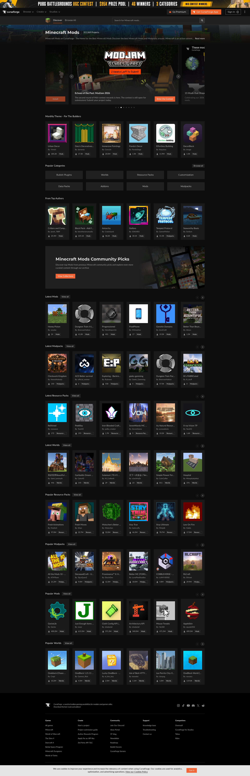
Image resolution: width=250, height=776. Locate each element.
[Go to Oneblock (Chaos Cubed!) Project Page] (57, 666)
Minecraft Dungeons (53, 751)
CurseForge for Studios (184, 730)
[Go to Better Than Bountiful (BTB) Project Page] (193, 320)
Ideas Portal (115, 730)
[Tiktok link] (183, 705)
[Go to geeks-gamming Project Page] (139, 369)
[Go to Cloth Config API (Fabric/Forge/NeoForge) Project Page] (111, 617)
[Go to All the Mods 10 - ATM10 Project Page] (57, 567)
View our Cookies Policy (136, 772)
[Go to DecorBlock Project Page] (193, 139)
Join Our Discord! (117, 725)
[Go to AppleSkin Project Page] (193, 617)
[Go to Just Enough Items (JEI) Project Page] (84, 617)
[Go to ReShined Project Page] (57, 419)
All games (49, 725)
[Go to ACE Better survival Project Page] (84, 369)
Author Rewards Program (88, 734)
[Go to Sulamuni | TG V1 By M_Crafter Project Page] (111, 468)
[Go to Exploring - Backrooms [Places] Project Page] (111, 369)
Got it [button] (191, 770)
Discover (57, 20)
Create (40, 12)
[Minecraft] (48, 20)
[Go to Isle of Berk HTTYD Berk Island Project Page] (139, 666)
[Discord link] (193, 705)
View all (65, 297)
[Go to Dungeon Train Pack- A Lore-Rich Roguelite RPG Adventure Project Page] (166, 369)
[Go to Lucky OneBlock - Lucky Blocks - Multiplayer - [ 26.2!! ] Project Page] (111, 666)
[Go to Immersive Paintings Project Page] (111, 139)
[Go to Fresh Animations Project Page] (57, 518)
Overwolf (179, 725)
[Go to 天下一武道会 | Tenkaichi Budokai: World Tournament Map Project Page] (139, 468)
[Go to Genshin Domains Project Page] (166, 320)
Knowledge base (149, 725)
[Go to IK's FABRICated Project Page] (193, 369)
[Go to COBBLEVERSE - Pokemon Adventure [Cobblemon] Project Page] (166, 567)
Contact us (147, 734)
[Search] (202, 20)
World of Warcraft (52, 734)
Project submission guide (88, 730)
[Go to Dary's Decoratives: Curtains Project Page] (84, 139)
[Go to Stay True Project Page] (139, 518)
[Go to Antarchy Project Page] (111, 221)
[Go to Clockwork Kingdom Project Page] (57, 369)
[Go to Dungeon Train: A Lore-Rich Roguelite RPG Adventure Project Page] (84, 320)
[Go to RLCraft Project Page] (193, 567)
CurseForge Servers (118, 751)
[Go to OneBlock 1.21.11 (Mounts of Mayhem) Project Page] (84, 666)
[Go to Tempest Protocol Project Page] (166, 221)
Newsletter (114, 738)
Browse (27, 12)
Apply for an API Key (86, 738)
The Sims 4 (49, 738)
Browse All (70, 20)
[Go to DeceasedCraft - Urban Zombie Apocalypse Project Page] (84, 567)
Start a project (83, 725)
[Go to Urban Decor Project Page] (57, 139)
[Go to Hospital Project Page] (193, 468)
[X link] (198, 705)
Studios (53, 12)
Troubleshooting (149, 730)
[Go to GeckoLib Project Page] (57, 617)
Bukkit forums (116, 747)
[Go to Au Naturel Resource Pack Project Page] (166, 419)
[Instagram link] (178, 705)
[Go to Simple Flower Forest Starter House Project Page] (166, 468)
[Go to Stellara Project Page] (139, 221)
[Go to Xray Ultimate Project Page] (166, 518)
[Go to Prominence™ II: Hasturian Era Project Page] (111, 567)
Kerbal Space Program (54, 747)
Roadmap (114, 743)
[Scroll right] (203, 297)
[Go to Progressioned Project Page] (111, 320)
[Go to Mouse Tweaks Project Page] (166, 617)
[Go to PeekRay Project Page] (84, 419)
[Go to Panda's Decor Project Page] (139, 139)
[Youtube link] (188, 705)
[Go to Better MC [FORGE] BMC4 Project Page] (139, 567)
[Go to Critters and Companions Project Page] (57, 221)
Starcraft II (49, 743)
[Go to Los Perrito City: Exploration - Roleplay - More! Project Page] (166, 666)
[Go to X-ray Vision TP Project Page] (193, 419)
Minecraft (49, 730)
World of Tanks (51, 756)
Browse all (198, 166)
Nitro (177, 738)
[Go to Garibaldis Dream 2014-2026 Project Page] (84, 468)
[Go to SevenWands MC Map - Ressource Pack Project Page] (139, 419)
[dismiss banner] (245, 3)
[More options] (244, 12)
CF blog (113, 734)
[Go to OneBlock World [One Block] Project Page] (193, 666)
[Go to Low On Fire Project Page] (193, 518)
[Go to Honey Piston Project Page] (57, 320)
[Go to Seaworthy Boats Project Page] (193, 221)
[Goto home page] (11, 12)
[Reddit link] (203, 705)
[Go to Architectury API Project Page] (139, 617)
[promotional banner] (125, 4)
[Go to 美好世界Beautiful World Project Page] (57, 468)
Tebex (177, 734)
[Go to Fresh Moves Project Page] (84, 518)
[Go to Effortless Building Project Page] (166, 139)
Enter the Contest (165, 99)
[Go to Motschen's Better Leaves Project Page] (111, 518)
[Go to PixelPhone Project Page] (139, 320)
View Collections (65, 276)
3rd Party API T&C (85, 743)
